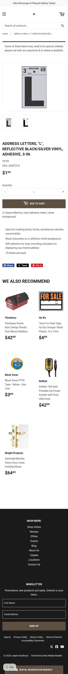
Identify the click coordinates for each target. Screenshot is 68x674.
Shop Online (34, 526)
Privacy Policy (20, 637)
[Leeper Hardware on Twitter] (51, 647)
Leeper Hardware (19, 655)
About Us (34, 550)
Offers (34, 536)
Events (34, 541)
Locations (34, 559)
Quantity (7, 185)
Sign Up (34, 626)
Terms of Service (54, 637)
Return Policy (36, 637)
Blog (34, 545)
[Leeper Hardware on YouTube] (62, 647)
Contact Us (34, 564)
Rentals (34, 531)
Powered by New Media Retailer (46, 655)
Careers (34, 555)
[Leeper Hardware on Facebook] (56, 647)
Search (7, 637)
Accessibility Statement (33, 640)
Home (5, 33)
